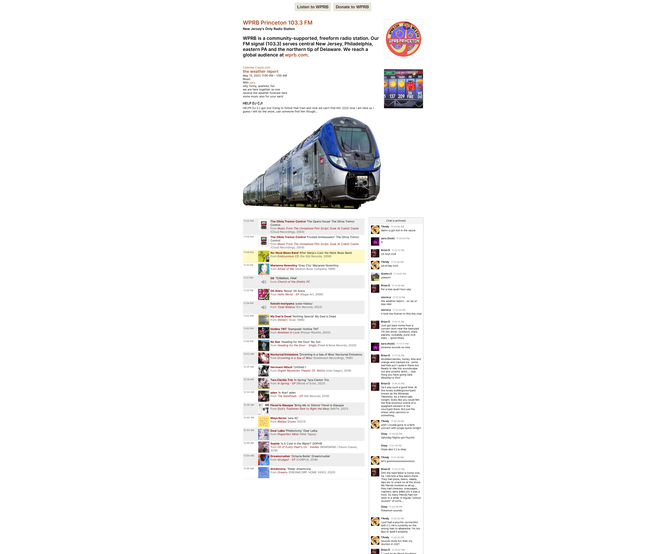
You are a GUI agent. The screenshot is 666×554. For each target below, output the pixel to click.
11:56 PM (248, 341)
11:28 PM (248, 303)
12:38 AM (249, 404)
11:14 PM (248, 265)
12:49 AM (249, 443)
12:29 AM (249, 379)
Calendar (249, 67)
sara (252, 82)
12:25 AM (249, 366)
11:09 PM (249, 236)
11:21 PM (248, 277)
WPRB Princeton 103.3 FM (278, 22)
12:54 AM (249, 455)
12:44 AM (249, 430)
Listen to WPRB (312, 7)
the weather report (261, 71)
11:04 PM (249, 220)
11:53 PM (249, 315)
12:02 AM (249, 354)
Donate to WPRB (352, 7)
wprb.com (296, 55)
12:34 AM (249, 392)
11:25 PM (248, 290)
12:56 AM (249, 468)
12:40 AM (249, 417)
